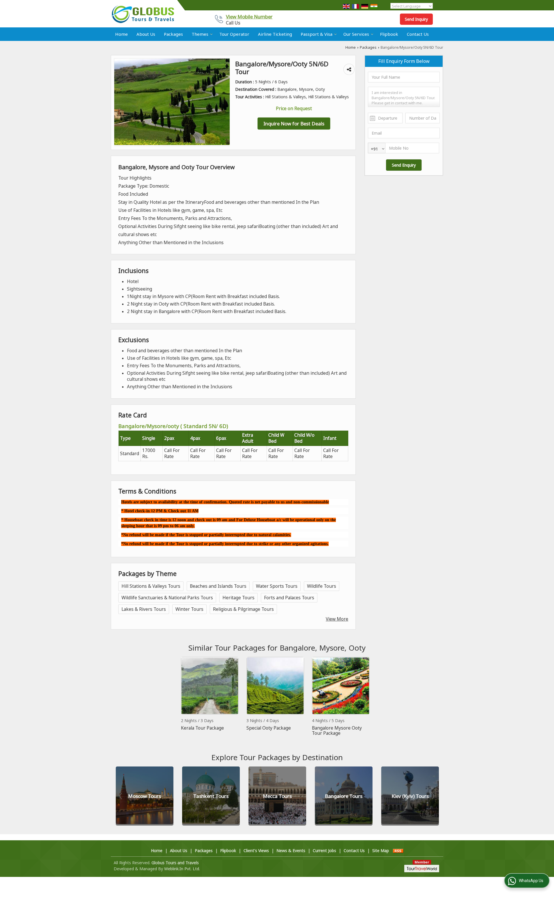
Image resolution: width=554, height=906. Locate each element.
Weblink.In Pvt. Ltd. (182, 868)
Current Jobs (324, 850)
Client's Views (256, 850)
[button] (249, 16)
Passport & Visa (316, 34)
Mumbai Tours (410, 796)
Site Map (380, 850)
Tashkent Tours (144, 796)
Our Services (356, 34)
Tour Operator (234, 34)
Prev (121, 796)
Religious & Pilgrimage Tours (243, 609)
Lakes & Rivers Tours (143, 609)
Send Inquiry (416, 19)
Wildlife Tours (321, 586)
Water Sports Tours (276, 586)
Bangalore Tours (277, 796)
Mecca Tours (210, 796)
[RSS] (398, 850)
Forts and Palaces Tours (289, 598)
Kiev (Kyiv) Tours (343, 796)
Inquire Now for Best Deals (293, 123)
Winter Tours (189, 609)
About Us (145, 34)
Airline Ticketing (275, 34)
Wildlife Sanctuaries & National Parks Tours (167, 598)
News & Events (290, 850)
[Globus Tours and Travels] (142, 14)
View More (337, 619)
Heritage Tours (238, 598)
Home (121, 34)
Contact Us (418, 34)
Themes (200, 34)
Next (432, 796)
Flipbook (389, 34)
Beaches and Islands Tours (218, 586)
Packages (173, 34)
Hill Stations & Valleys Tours (150, 586)
